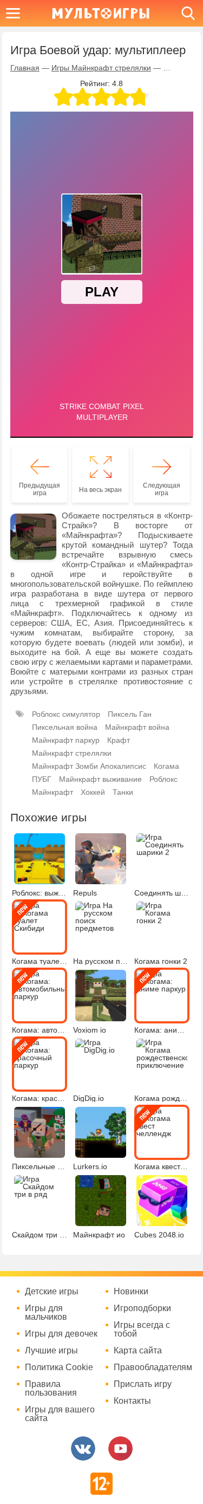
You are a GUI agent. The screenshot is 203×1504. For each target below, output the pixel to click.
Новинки (131, 1291)
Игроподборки (142, 1308)
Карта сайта (138, 1350)
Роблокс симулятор (66, 714)
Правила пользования (51, 1388)
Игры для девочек (61, 1334)
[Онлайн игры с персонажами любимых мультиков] (100, 13)
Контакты (132, 1401)
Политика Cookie (59, 1367)
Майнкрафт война (137, 727)
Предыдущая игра (39, 489)
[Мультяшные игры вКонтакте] (83, 1448)
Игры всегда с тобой (142, 1329)
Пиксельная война (64, 727)
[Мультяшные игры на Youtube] (120, 1448)
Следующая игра (161, 489)
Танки (123, 792)
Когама (166, 766)
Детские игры (51, 1291)
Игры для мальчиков (46, 1312)
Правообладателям (151, 1367)
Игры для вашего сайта (60, 1414)
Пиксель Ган (130, 714)
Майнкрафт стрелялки (72, 753)
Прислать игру (143, 1384)
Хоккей (93, 792)
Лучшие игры (51, 1350)
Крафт (118, 740)
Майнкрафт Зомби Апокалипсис (89, 766)
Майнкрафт (52, 792)
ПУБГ (41, 779)
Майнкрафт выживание (100, 779)
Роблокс (163, 779)
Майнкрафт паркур (66, 740)
